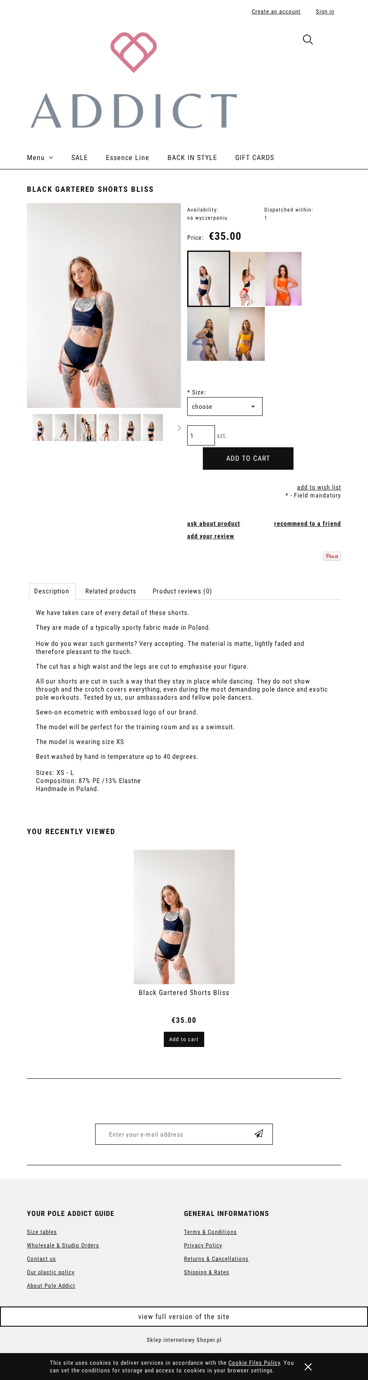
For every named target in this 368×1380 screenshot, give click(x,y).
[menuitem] (49, 158)
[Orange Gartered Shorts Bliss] (284, 279)
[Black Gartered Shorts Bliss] (208, 279)
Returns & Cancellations (216, 1258)
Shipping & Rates (206, 1272)
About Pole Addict (51, 1285)
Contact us (41, 1258)
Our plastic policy (50, 1272)
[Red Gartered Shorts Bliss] (248, 279)
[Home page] (133, 79)
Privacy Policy (203, 1245)
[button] (179, 428)
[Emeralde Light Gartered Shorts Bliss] (208, 334)
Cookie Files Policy (254, 1362)
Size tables (42, 1232)
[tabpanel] (184, 709)
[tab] (52, 591)
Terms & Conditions (210, 1232)
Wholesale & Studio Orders (63, 1245)
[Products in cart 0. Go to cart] (331, 41)
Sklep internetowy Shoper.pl (184, 1340)
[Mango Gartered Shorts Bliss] (247, 334)
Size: (196, 392)
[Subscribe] (258, 1134)
